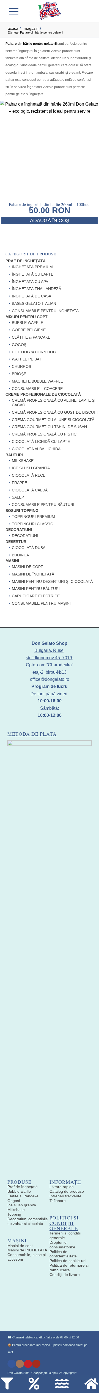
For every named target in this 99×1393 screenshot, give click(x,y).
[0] (84, 11)
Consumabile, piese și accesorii (26, 1256)
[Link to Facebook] (11, 1364)
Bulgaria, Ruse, (49, 650)
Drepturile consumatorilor (62, 1244)
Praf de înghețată (22, 1187)
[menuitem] (24, 11)
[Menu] (15, 11)
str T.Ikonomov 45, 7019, (49, 657)
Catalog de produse (67, 1191)
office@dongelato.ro (49, 679)
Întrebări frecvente (65, 1196)
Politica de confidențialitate (63, 1253)
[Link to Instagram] (20, 1364)
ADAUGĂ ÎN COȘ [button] (49, 220)
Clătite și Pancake (22, 1196)
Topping (14, 1214)
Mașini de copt (20, 1245)
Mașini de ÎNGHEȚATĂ (27, 1250)
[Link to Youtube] (36, 1364)
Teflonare (58, 1200)
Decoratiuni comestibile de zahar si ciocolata (27, 1221)
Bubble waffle (19, 1191)
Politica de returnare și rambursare (69, 1267)
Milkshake (16, 1209)
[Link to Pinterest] (28, 1364)
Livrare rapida (62, 1187)
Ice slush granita (21, 1205)
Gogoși (13, 1200)
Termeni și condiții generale (65, 1235)
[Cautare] (24, 11)
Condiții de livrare (65, 1274)
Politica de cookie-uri (68, 1260)
